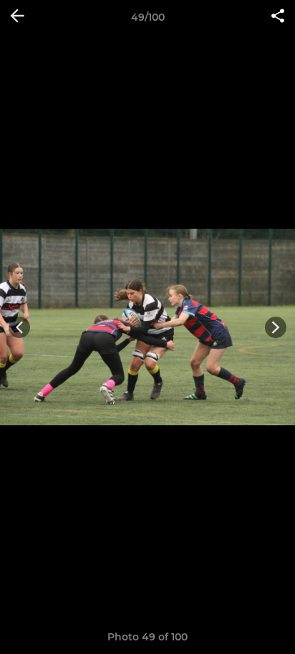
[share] (277, 17)
